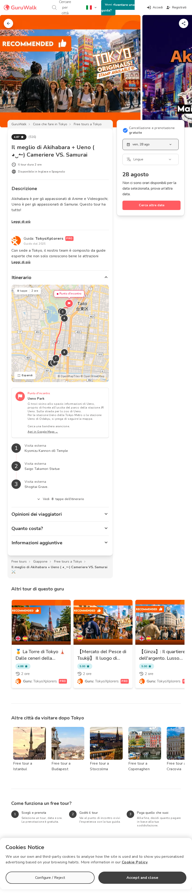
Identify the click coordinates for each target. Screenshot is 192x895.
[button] (69, 303)
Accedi (158, 7)
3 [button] (63, 311)
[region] (60, 333)
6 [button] (54, 362)
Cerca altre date (151, 205)
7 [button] (56, 358)
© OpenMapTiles (69, 376)
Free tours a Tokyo (88, 124)
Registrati (179, 7)
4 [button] (64, 318)
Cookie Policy (135, 862)
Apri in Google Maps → (43, 432)
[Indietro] (8, 23)
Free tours (19, 561)
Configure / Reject (50, 877)
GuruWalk (18, 124)
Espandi (27, 375)
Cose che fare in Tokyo (50, 124)
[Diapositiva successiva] (181, 71)
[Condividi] (183, 23)
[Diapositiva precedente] (11, 71)
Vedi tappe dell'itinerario (63, 499)
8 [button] (64, 352)
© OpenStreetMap (92, 376)
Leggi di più (20, 221)
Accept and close (142, 877)
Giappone (40, 561)
